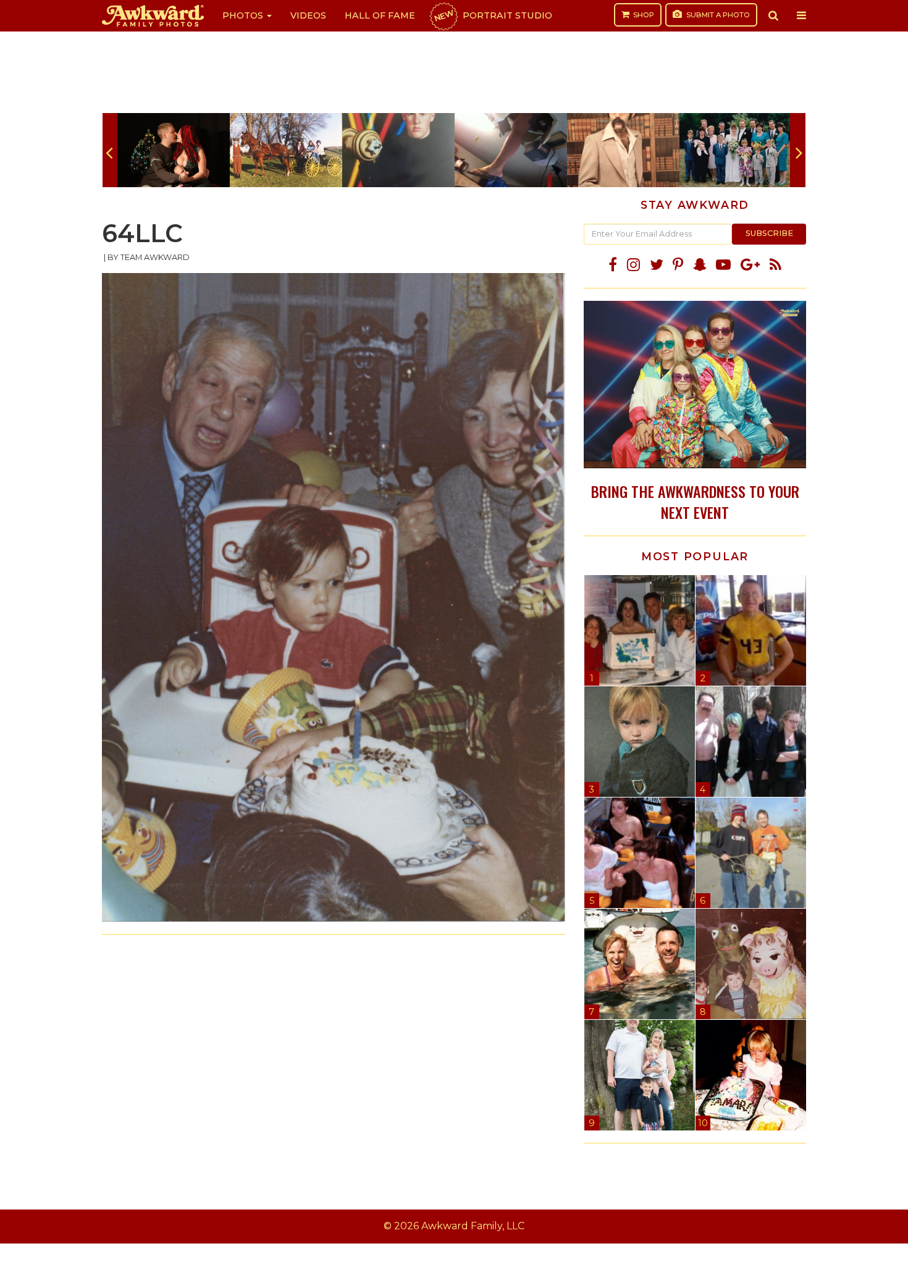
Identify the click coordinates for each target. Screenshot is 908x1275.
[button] (773, 15)
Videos (308, 15)
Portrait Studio (492, 15)
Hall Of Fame (380, 15)
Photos (244, 15)
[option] (173, 150)
